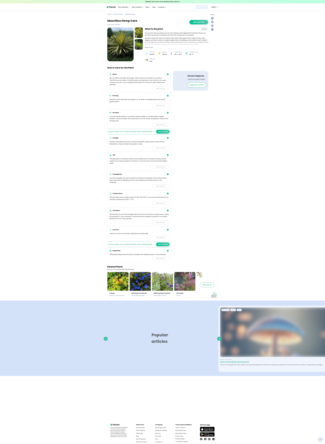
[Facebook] (212, 22)
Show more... (149, 47)
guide (239, 310)
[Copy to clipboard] (212, 29)
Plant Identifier (118, 14)
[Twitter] (212, 18)
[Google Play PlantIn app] (207, 434)
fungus (233, 310)
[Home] (111, 7)
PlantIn (109, 14)
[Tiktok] (213, 439)
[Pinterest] (212, 26)
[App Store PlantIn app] (207, 429)
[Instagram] (201, 439)
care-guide (226, 310)
